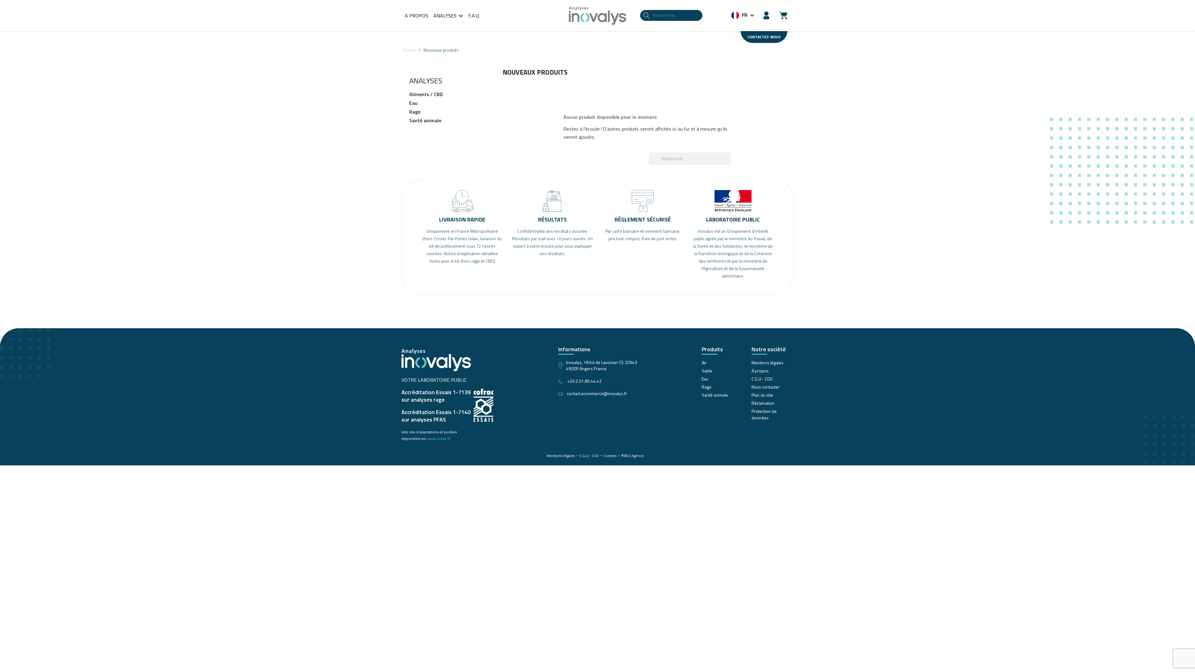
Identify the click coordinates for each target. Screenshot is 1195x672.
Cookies (609, 456)
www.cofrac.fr (438, 438)
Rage (414, 112)
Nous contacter (766, 387)
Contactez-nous (763, 37)
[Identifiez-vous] (766, 15)
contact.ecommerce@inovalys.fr (597, 393)
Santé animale (425, 120)
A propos (416, 15)
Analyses (449, 15)
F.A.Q (473, 15)
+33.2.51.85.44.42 (584, 381)
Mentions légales (768, 362)
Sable (707, 370)
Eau (413, 103)
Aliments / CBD (426, 94)
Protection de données (764, 414)
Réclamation (763, 403)
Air (704, 362)
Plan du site (762, 395)
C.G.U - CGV (762, 379)
